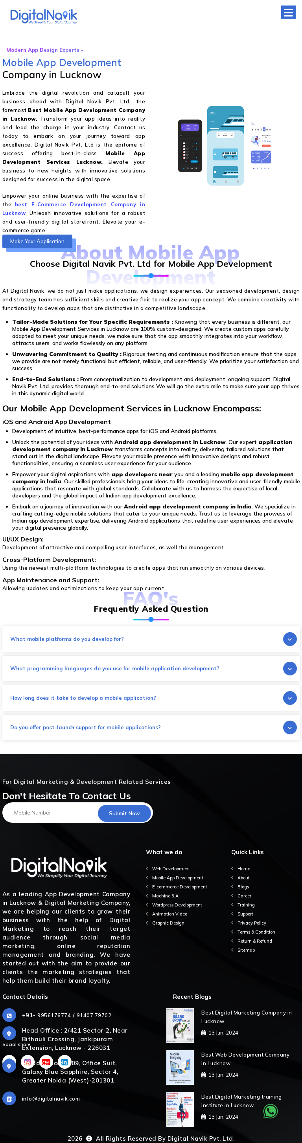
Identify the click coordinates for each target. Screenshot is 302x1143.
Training (246, 905)
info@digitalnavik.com (51, 1098)
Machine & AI (166, 896)
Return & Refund (255, 941)
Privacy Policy (252, 923)
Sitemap (246, 950)
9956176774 (54, 1015)
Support (245, 914)
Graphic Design (168, 923)
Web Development (171, 868)
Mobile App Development (177, 878)
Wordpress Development (177, 905)
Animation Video (169, 914)
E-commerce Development (179, 887)
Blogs (243, 887)
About (244, 878)
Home (244, 868)
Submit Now (124, 813)
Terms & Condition (256, 932)
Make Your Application (37, 241)
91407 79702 (94, 1015)
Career (244, 896)
